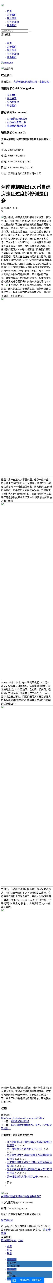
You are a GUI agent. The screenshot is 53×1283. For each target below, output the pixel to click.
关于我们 (11, 15)
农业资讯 (11, 18)
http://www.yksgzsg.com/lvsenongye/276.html (22, 1118)
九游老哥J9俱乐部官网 (25, 81)
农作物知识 (13, 22)
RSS (14, 1240)
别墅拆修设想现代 (20, 1121)
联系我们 (11, 25)
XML (20, 1240)
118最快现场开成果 (17, 118)
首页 (9, 11)
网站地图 (6, 1240)
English (9, 62)
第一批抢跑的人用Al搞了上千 (22, 1176)
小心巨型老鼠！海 (16, 122)
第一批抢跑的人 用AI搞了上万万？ (25, 1149)
